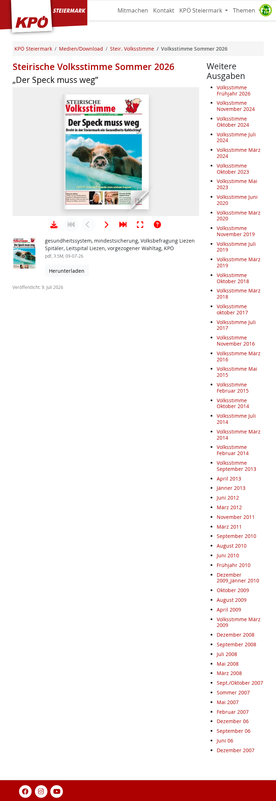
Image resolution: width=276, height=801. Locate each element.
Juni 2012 (228, 497)
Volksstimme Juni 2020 (237, 199)
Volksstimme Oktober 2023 (233, 168)
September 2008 (236, 644)
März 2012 (229, 507)
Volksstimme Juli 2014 (236, 418)
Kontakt (163, 10)
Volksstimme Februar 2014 (233, 450)
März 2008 (229, 673)
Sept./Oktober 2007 (240, 682)
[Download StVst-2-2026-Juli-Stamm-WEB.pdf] (54, 224)
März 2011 (229, 526)
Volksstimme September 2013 (236, 465)
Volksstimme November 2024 (236, 105)
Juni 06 (225, 740)
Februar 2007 (233, 711)
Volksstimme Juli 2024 (236, 137)
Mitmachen (133, 10)
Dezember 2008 (235, 634)
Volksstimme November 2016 (236, 340)
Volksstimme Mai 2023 (237, 184)
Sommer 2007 (233, 692)
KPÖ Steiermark (201, 10)
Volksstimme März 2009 (239, 622)
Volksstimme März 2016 (239, 356)
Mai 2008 (228, 663)
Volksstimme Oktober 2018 (233, 278)
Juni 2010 (228, 555)
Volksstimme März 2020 (239, 215)
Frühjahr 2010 (233, 565)
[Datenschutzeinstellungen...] (265, 10)
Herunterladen (66, 270)
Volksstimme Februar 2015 (233, 387)
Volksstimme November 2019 (236, 231)
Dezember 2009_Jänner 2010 (238, 577)
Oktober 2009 (233, 590)
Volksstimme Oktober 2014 (233, 403)
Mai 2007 (228, 702)
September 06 (233, 730)
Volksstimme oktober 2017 (232, 309)
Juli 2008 (227, 654)
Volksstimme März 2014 (239, 434)
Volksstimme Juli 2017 (236, 325)
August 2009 (232, 599)
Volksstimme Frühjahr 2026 (233, 90)
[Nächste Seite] (105, 224)
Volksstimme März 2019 (239, 262)
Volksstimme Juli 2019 (236, 246)
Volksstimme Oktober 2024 (233, 121)
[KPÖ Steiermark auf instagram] (41, 790)
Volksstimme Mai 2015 (237, 371)
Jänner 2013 (231, 487)
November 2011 (236, 517)
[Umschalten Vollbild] (140, 224)
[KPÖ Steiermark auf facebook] (25, 790)
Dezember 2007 (235, 750)
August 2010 (232, 545)
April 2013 (229, 478)
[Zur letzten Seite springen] (123, 224)
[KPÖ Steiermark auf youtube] (57, 790)
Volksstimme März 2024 (239, 152)
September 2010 (236, 536)
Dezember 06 (233, 721)
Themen (245, 10)
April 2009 (229, 609)
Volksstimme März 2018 (239, 293)
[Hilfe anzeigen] (157, 224)
